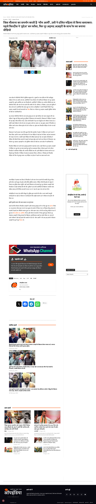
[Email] (35, 72)
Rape (24, 278)
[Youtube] (92, 1)
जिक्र (28, 109)
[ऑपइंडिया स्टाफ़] (14, 285)
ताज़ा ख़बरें (69, 62)
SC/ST (28, 278)
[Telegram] (32, 72)
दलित (31, 278)
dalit (21, 278)
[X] (88, 1)
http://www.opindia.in (23, 284)
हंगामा (51, 206)
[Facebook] (83, 1)
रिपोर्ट (10, 19)
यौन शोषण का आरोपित (19, 213)
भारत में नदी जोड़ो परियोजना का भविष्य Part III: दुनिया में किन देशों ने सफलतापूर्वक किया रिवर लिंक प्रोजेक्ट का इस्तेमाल (51, 449)
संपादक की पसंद (15, 19)
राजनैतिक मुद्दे (6, 422)
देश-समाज (8, 17)
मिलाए (20, 220)
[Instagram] (85, 1)
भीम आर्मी (34, 278)
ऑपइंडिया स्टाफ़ (52, 38)
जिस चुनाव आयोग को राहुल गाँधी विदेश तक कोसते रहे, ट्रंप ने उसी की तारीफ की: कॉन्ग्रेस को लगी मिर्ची (17, 427)
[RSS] (87, 1)
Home (4, 17)
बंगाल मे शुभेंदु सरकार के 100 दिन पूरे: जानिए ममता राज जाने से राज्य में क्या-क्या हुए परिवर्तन (46, 427)
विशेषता (5, 431)
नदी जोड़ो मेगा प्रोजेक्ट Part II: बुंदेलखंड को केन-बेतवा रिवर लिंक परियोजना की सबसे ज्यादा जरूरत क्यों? (80, 127)
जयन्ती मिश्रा (36, 431)
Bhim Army (16, 278)
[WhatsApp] (90, 1)
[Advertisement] (40, 467)
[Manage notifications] (3, 500)
